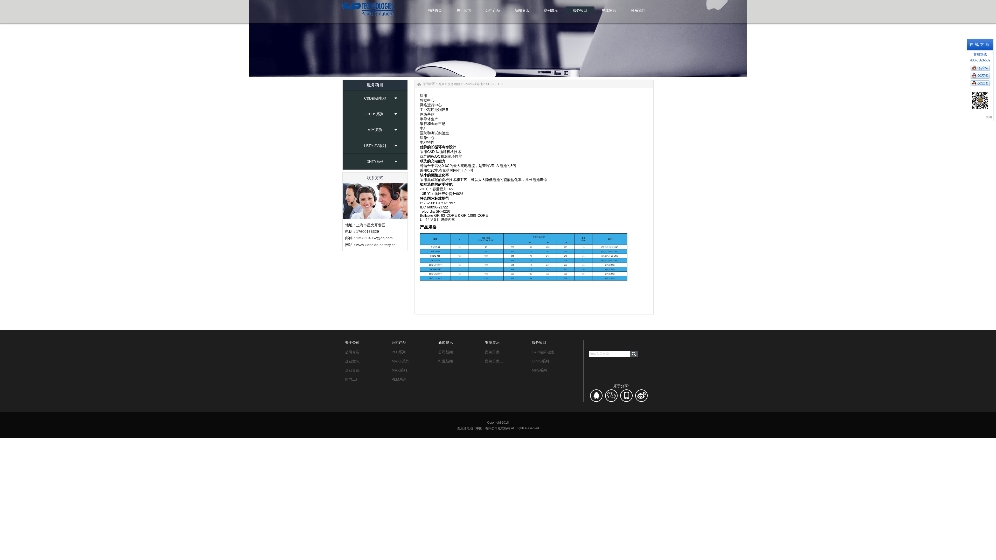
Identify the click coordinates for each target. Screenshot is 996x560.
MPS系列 (375, 130)
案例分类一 (494, 352)
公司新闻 (445, 352)
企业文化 (352, 361)
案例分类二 (494, 361)
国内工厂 (352, 379)
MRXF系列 (400, 361)
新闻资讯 (445, 342)
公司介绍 (352, 352)
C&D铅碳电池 (375, 98)
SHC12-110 (494, 84)
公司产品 (399, 342)
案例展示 (492, 342)
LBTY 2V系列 (375, 146)
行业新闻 (445, 361)
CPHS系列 (375, 114)
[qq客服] (596, 397)
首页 (441, 84)
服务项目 (454, 84)
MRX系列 (399, 370)
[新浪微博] (641, 397)
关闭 (989, 117)
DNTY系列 (375, 161)
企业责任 (352, 370)
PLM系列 (399, 379)
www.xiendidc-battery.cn (376, 245)
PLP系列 (399, 352)
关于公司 (352, 342)
